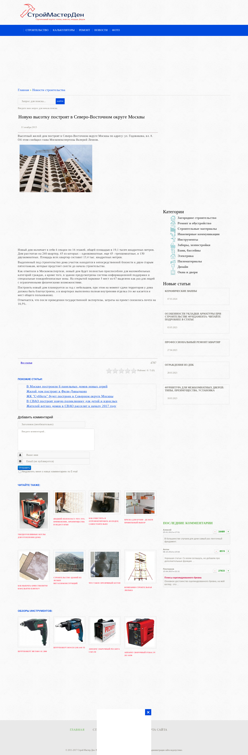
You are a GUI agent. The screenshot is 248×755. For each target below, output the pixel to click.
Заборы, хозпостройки (194, 245)
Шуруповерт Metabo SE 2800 (32, 651)
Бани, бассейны (189, 250)
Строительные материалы (197, 228)
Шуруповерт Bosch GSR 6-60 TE (69, 648)
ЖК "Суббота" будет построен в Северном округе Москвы (70, 396)
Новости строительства (48, 90)
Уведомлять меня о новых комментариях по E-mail (50, 471)
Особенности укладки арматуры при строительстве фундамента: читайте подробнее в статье (193, 316)
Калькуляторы (64, 30)
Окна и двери (188, 272)
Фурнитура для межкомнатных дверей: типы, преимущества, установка (194, 389)
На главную (19, 30)
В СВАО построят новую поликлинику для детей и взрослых (72, 401)
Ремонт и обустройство (194, 223)
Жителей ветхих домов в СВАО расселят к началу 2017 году (71, 406)
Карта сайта (156, 729)
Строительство (37, 30)
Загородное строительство (197, 218)
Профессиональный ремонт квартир (192, 342)
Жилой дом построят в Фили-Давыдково (57, 391)
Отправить (24, 468)
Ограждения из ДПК (179, 365)
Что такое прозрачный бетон (104, 583)
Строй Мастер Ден (86, 750)
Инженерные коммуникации (198, 234)
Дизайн (183, 267)
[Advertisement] (124, 61)
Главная (23, 90)
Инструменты (188, 239)
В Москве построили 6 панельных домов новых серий (67, 386)
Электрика (186, 256)
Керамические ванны (181, 291)
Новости (101, 30)
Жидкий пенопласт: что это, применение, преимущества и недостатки (69, 522)
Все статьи (26, 362)
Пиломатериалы (190, 261)
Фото (116, 30)
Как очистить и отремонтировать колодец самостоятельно (103, 521)
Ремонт (84, 30)
